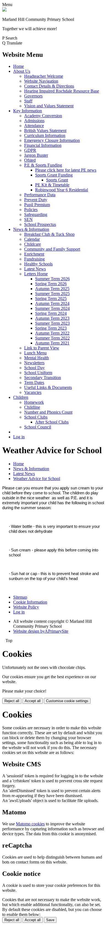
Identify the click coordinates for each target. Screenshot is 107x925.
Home (18, 66)
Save (50, 920)
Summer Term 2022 (52, 338)
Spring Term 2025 (51, 298)
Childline (32, 407)
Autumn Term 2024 (52, 303)
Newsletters (34, 362)
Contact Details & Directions (49, 86)
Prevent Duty (35, 199)
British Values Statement (45, 130)
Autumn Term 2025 (52, 288)
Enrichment (34, 254)
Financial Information (42, 145)
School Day (34, 367)
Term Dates (34, 382)
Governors (33, 96)
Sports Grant (57, 180)
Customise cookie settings (67, 701)
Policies (31, 209)
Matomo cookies (30, 824)
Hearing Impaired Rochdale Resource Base (61, 91)
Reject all (11, 701)
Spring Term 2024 (51, 313)
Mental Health (36, 357)
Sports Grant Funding (54, 175)
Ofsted (30, 160)
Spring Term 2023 (51, 328)
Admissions (34, 120)
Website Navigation (41, 81)
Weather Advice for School (36, 478)
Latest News (35, 269)
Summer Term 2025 (52, 293)
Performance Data (39, 194)
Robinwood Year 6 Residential (61, 189)
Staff (28, 101)
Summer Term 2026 (52, 278)
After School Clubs (52, 422)
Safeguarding (35, 214)
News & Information (31, 229)
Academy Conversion (43, 115)
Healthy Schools (38, 264)
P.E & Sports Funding (43, 165)
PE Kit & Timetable (52, 185)
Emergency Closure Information (52, 140)
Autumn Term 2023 (52, 318)
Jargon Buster (36, 155)
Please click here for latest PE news (65, 170)
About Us (21, 71)
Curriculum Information (44, 135)
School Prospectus (40, 224)
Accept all (33, 701)
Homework (34, 402)
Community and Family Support (52, 249)
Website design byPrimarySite (40, 631)
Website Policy (26, 607)
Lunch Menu (35, 353)
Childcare (32, 244)
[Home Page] (4, 10)
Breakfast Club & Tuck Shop (49, 234)
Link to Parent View (41, 348)
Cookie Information (30, 602)
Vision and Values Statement (49, 105)
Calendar (32, 239)
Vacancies (32, 392)
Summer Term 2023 (52, 323)
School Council (37, 427)
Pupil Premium (37, 204)
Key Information (27, 110)
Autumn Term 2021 (52, 343)
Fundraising (34, 259)
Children (20, 397)
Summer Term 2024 (52, 308)
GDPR (30, 150)
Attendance (34, 125)
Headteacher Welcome (43, 76)
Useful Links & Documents (48, 387)
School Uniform (38, 372)
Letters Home (36, 273)
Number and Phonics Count (48, 412)
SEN (28, 219)
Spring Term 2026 (51, 283)
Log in (19, 437)
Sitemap (20, 597)
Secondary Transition (42, 377)
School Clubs (35, 417)
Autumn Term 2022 (52, 333)
